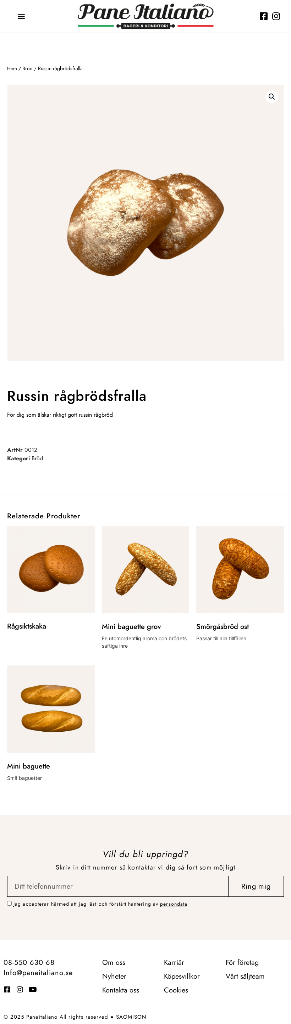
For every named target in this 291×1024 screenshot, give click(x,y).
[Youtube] (32, 989)
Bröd (27, 68)
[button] (21, 16)
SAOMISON (131, 1017)
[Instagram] (275, 16)
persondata (173, 903)
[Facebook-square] (263, 16)
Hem (12, 68)
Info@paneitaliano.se (38, 973)
